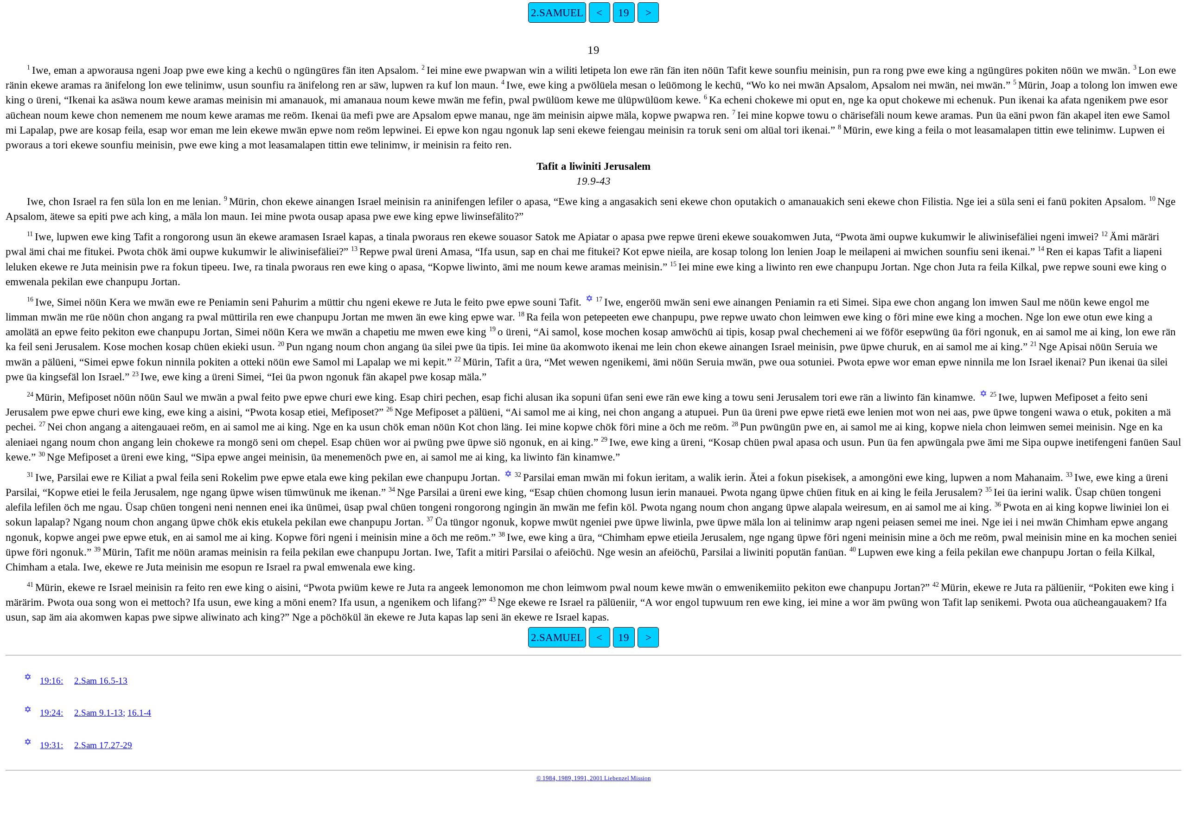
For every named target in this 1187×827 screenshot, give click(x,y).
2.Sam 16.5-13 (101, 681)
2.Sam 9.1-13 (98, 713)
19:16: (51, 681)
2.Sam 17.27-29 (103, 745)
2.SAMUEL (557, 12)
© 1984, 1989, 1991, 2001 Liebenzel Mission (593, 778)
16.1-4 (139, 713)
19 (623, 12)
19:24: (51, 713)
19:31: (51, 745)
